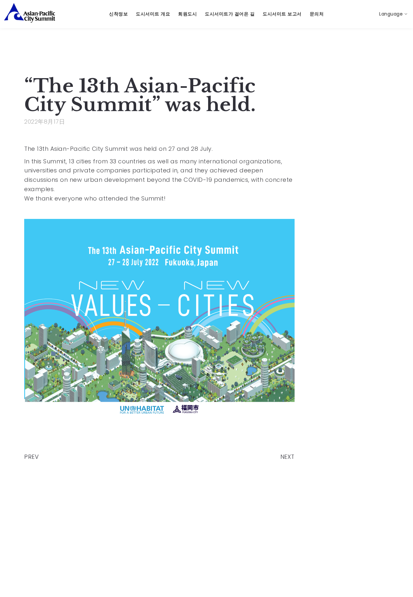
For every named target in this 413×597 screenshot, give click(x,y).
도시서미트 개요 (153, 14)
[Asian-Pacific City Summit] (29, 13)
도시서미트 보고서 (282, 14)
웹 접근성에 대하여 (312, 564)
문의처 (317, 14)
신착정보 (118, 14)
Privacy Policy (251, 564)
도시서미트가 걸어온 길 (230, 14)
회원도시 (187, 14)
